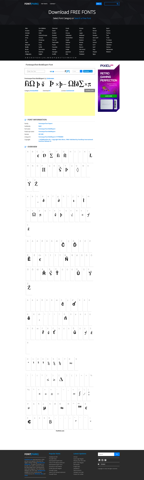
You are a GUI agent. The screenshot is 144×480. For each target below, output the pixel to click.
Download (90, 90)
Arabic (27, 35)
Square (108, 30)
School (94, 42)
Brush (26, 49)
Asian (26, 42)
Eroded (54, 33)
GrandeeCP (76, 468)
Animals (27, 33)
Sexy (94, 49)
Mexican (81, 37)
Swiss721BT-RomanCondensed (57, 472)
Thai (107, 35)
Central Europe (43, 35)
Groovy (68, 33)
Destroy (41, 52)
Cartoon (41, 30)
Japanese (68, 52)
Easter (54, 30)
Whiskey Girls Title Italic (80, 461)
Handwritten (69, 37)
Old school (82, 49)
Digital (40, 54)
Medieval (81, 35)
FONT (31, 3)
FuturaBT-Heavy (53, 470)
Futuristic (54, 47)
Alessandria (76, 464)
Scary (94, 40)
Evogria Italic (77, 466)
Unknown (50, 78)
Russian (95, 35)
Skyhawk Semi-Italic (79, 472)
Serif (94, 47)
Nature (81, 47)
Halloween (69, 35)
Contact (52, 4)
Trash (107, 37)
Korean (81, 28)
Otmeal (75, 457)
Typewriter (109, 42)
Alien (26, 28)
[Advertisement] (59, 104)
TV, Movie (109, 40)
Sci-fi (94, 45)
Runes (94, 33)
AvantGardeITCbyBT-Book (55, 461)
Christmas (41, 40)
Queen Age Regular (79, 459)
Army (26, 37)
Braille (26, 47)
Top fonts (44, 4)
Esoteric (54, 35)
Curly (40, 45)
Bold (40, 126)
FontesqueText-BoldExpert (47, 129)
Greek (67, 28)
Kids (67, 54)
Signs (94, 54)
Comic (40, 42)
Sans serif (95, 37)
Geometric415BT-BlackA (55, 466)
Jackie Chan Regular (79, 462)
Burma (27, 52)
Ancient (27, 30)
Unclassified (34, 91)
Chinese (41, 37)
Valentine (108, 45)
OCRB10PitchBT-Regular (55, 468)
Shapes (95, 52)
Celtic (40, 33)
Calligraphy (28, 54)
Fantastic (54, 37)
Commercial (70, 91)
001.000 (41, 134)
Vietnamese (109, 49)
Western (108, 52)
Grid (67, 30)
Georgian (54, 52)
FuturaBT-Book (53, 474)
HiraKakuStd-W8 (53, 457)
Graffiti (54, 54)
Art (26, 40)
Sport (107, 28)
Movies (81, 42)
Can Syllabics (42, 28)
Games (54, 49)
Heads (67, 40)
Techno (108, 33)
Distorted (54, 28)
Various (108, 47)
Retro (94, 28)
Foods (54, 45)
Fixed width (55, 42)
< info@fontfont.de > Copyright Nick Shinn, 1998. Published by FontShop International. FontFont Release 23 (66, 140)
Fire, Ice (54, 40)
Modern (81, 40)
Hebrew (68, 42)
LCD (80, 30)
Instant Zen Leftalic (79, 474)
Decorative (42, 49)
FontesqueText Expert (45, 123)
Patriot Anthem (77, 470)
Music (80, 45)
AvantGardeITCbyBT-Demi (55, 464)
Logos (81, 33)
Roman (95, 30)
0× (50, 91)
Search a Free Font (82, 18)
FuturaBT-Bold (52, 459)
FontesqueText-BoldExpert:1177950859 (51, 137)
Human (68, 47)
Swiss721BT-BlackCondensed (56, 462)
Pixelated (81, 54)
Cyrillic (40, 47)
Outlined (81, 52)
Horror (68, 45)
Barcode (27, 45)
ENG (98, 3)
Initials (67, 49)
